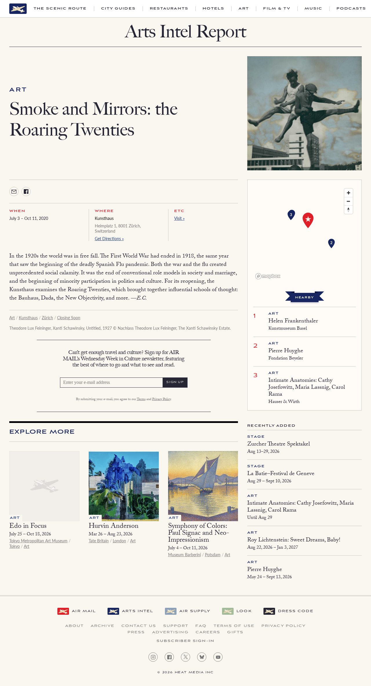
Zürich (47, 317)
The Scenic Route (60, 9)
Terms (141, 399)
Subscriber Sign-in (185, 641)
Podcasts (351, 9)
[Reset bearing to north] (348, 209)
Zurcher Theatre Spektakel (278, 445)
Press (136, 632)
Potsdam (213, 554)
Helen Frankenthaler (293, 321)
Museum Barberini (184, 554)
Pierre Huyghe (285, 351)
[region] (304, 233)
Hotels (214, 9)
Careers (208, 632)
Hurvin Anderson (114, 527)
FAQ (200, 626)
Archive (102, 626)
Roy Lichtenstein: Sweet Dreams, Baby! (293, 540)
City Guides (118, 9)
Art (244, 9)
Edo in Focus (28, 527)
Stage (256, 437)
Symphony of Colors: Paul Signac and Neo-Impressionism (198, 534)
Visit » (179, 218)
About (74, 626)
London (119, 540)
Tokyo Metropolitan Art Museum (38, 540)
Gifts (235, 632)
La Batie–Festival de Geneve (280, 474)
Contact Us (138, 626)
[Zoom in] (348, 193)
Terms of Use (234, 626)
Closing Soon (68, 317)
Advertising (170, 632)
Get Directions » (109, 238)
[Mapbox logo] (268, 276)
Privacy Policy (161, 399)
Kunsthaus (104, 218)
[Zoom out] (348, 201)
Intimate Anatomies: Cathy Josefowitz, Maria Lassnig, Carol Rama (306, 388)
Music (314, 9)
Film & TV (276, 9)
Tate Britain (99, 540)
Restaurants (169, 9)
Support (176, 626)
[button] (331, 243)
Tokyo (14, 546)
